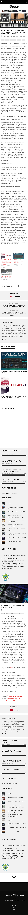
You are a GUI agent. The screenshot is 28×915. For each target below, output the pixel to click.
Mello (3, 286)
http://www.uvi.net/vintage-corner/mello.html (12, 165)
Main (9, 503)
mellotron (10, 286)
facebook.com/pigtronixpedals (14, 696)
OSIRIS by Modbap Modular (10, 558)
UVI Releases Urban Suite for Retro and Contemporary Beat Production (6, 262)
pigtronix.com (9, 695)
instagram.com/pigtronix (13, 698)
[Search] (24, 2)
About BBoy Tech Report (15, 895)
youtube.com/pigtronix (12, 700)
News (2, 39)
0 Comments (13, 39)
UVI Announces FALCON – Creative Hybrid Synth (18, 261)
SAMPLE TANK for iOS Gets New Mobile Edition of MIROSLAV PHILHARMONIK (14, 307)
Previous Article (14, 303)
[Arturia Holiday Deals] (6, 272)
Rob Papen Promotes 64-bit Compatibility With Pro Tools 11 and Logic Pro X (14, 314)
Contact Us (22, 896)
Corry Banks (6, 609)
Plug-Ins (7, 39)
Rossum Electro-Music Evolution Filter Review (11, 461)
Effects (3, 613)
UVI (17, 286)
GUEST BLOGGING (9, 896)
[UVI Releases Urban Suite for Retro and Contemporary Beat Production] (6, 256)
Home (15, 894)
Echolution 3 (6, 620)
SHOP (15, 898)
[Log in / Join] (26, 2)
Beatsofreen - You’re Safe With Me (17, 537)
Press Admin (6, 36)
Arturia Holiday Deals (6, 276)
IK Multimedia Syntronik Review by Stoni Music (11, 470)
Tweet (18, 710)
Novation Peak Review (10, 479)
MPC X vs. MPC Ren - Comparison (16, 511)
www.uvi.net (10, 189)
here (11, 667)
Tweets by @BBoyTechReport (9, 493)
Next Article (14, 310)
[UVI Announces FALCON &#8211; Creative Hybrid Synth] (18, 256)
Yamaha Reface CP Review (15, 541)
